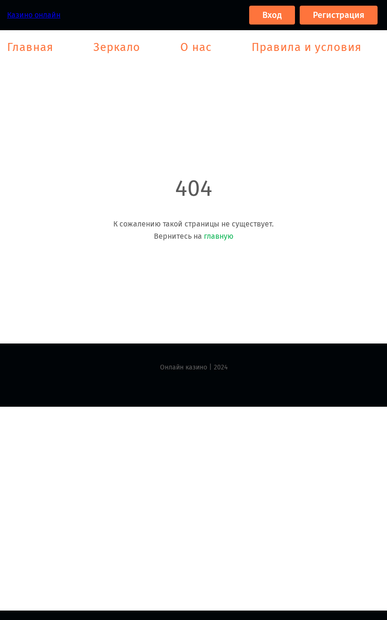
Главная (30, 47)
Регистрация (338, 15)
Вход (272, 15)
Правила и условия (306, 47)
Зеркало (117, 47)
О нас (195, 47)
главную (219, 236)
